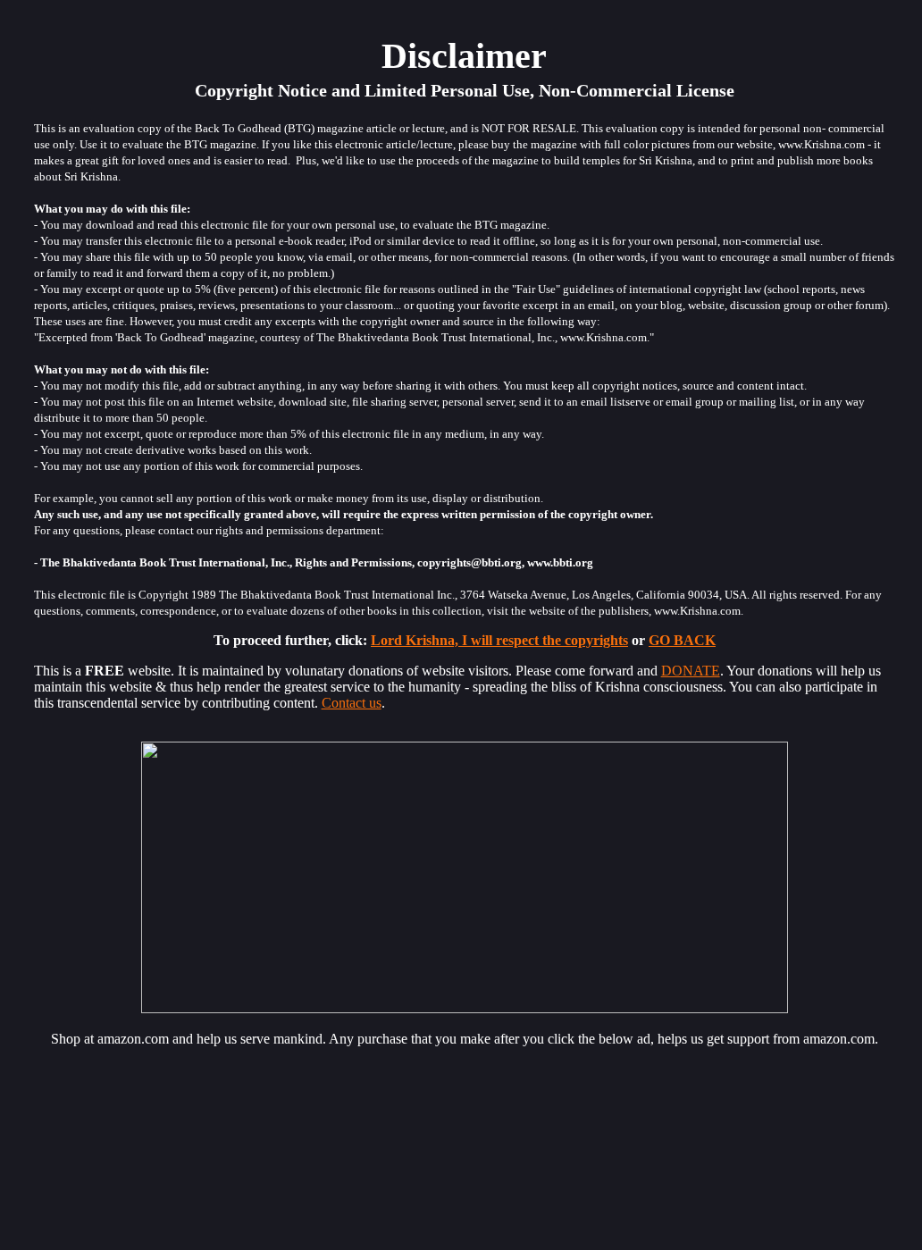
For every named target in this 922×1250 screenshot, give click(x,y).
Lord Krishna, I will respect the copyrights (499, 640)
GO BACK (682, 640)
